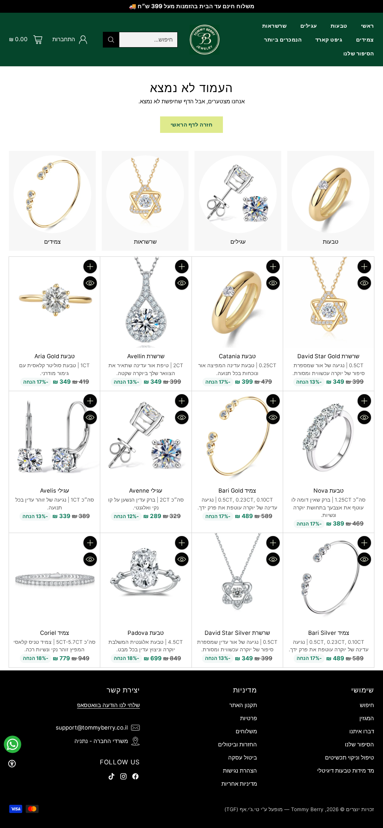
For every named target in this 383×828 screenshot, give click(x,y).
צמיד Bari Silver (328, 632)
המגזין (366, 718)
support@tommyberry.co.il (92, 727)
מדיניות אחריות (239, 783)
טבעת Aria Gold (54, 356)
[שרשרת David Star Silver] (237, 578)
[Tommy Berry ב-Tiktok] (111, 777)
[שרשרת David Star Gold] (328, 302)
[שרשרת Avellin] (145, 302)
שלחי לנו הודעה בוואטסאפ (108, 705)
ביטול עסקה (242, 757)
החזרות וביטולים (237, 744)
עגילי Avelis (54, 490)
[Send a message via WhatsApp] (12, 744)
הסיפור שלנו (359, 744)
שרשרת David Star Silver (237, 632)
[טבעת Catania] (237, 302)
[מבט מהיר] (364, 283)
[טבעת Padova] (145, 578)
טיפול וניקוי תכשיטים (349, 757)
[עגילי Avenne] (145, 436)
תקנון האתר (243, 705)
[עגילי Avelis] (54, 436)
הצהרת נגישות (240, 770)
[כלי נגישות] (11, 763)
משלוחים (246, 731)
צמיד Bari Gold (237, 490)
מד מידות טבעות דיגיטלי (345, 770)
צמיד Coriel (54, 632)
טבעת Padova (146, 632)
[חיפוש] (111, 40)
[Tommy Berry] (205, 40)
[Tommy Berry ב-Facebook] (135, 777)
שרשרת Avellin (146, 356)
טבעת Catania (237, 356)
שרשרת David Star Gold (328, 356)
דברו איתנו (361, 731)
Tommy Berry (307, 809)
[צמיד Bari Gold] (237, 436)
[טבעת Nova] (328, 436)
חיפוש (367, 705)
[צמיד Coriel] (54, 578)
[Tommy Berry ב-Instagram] (123, 777)
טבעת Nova (328, 490)
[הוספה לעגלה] (364, 266)
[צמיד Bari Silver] (328, 578)
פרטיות (248, 718)
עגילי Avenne (145, 490)
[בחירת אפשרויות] (273, 266)
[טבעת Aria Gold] (54, 302)
